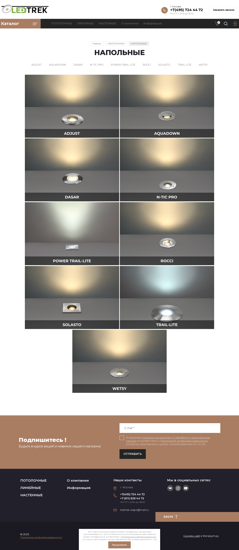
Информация (79, 488)
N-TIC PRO (96, 64)
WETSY (203, 64)
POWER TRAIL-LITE (123, 64)
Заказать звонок (223, 9)
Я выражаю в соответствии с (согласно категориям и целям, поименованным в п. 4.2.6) (168, 441)
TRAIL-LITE (184, 64)
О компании (78, 480)
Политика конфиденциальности (41, 537)
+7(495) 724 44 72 (186, 10)
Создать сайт (191, 535)
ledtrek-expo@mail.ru (134, 510)
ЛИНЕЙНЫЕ (30, 488)
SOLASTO (164, 64)
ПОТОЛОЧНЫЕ (33, 480)
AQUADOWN (57, 64)
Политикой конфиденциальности (184, 441)
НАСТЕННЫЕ (31, 495)
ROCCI (147, 64)
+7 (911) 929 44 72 (132, 498)
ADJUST (36, 64)
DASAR (77, 64)
